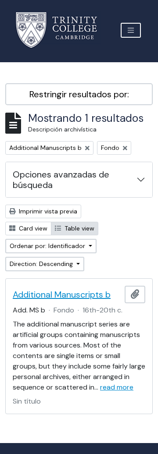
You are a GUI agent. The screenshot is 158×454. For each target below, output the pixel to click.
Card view (32, 228)
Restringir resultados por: (79, 94)
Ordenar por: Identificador (48, 246)
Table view (78, 228)
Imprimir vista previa (47, 211)
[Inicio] (61, 30)
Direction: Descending (42, 264)
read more (116, 387)
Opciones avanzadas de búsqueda (61, 180)
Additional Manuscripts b (62, 294)
